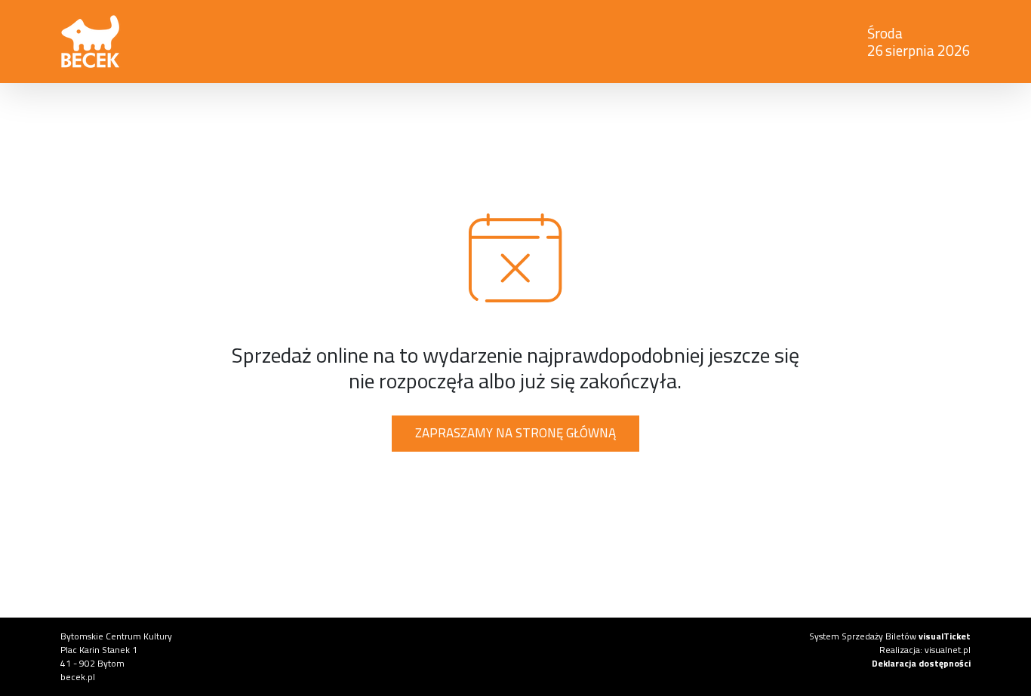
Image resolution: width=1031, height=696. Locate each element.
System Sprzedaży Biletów (890, 636)
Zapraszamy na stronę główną (515, 433)
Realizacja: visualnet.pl (925, 649)
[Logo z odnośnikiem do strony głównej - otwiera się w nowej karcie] (321, 41)
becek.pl (77, 677)
